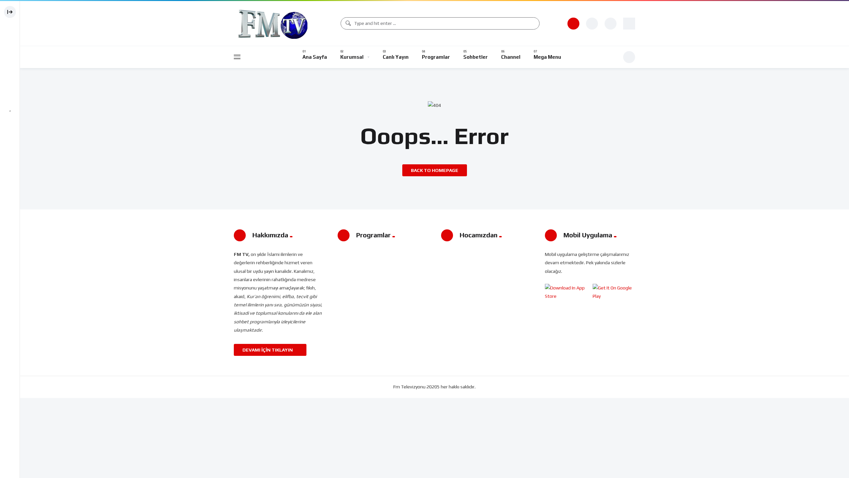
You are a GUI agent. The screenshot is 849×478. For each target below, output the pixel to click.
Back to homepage (434, 170)
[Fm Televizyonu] (273, 23)
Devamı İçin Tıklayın (268, 350)
